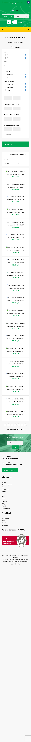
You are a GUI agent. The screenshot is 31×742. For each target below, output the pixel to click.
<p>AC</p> (10, 74)
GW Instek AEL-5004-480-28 (15, 263)
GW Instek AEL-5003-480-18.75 (15, 225)
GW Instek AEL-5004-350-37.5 (15, 237)
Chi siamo (4, 501)
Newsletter (5, 525)
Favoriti (4, 523)
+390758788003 (12, 458)
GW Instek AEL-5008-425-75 (15, 313)
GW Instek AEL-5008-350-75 (15, 301)
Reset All (8, 134)
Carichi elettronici (18, 42)
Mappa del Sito (6, 508)
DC (8, 77)
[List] (7, 159)
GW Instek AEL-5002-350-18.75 (15, 174)
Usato (8, 58)
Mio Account (5, 518)
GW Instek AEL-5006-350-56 (15, 275)
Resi (3, 487)
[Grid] (4, 159)
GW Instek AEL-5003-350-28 (15, 199)
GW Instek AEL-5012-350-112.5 (15, 326)
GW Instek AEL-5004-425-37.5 (15, 250)
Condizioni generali (7, 485)
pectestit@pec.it (24, 561)
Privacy (4, 482)
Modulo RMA (5, 489)
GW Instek (10, 87)
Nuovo (8, 55)
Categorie (4, 504)
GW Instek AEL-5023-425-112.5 (15, 414)
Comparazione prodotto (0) (18, 154)
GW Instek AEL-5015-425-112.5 (15, 364)
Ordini (3, 520)
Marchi (4, 506)
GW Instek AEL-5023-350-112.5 (15, 402)
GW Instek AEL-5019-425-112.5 (15, 389)
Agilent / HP (10, 84)
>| (25, 424)
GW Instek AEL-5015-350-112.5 (15, 351)
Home (10, 42)
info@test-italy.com (14, 464)
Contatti (4, 491)
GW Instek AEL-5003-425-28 (15, 212)
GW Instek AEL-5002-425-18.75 (15, 187)
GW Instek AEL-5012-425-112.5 (15, 339)
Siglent (8, 90)
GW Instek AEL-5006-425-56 (15, 288)
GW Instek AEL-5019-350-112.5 (15, 376)
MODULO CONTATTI (9, 470)
